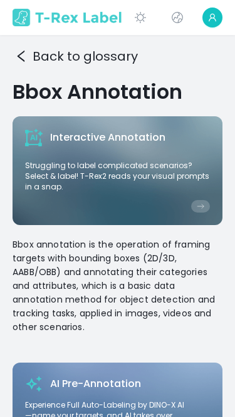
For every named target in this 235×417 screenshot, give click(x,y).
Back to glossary (85, 56)
